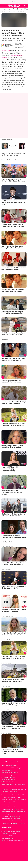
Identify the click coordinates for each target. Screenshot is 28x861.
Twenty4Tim (5, 51)
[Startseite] (14, 6)
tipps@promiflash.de (11, 155)
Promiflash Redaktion (19, 38)
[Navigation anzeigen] (2, 5)
